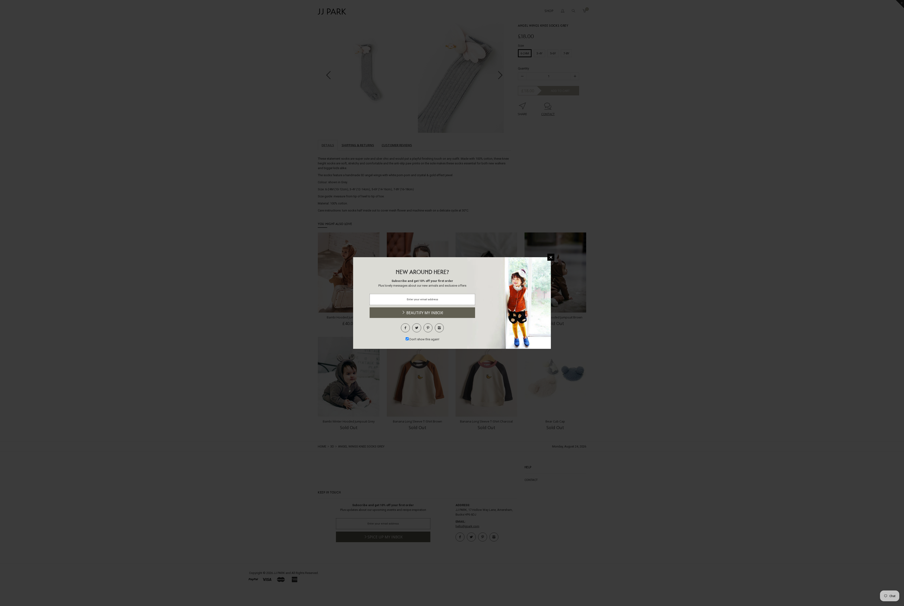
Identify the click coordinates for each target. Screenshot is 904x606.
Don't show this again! (424, 339)
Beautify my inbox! (424, 312)
